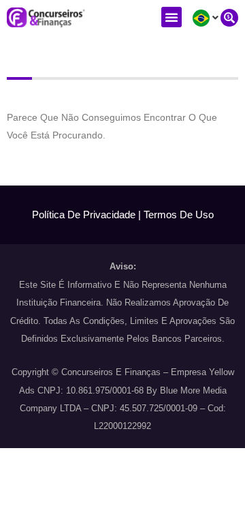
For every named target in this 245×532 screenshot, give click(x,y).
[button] (171, 17)
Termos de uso (179, 214)
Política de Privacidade (83, 214)
